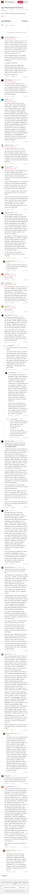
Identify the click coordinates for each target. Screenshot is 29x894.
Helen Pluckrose (4, 10)
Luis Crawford (8, 786)
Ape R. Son (7, 654)
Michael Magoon (8, 567)
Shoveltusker (7, 315)
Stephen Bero (7, 212)
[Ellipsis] (27, 37)
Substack (7, 891)
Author (8, 262)
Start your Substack (11, 887)
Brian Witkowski (8, 80)
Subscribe (20, 2)
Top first (25, 21)
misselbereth (7, 283)
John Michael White (9, 37)
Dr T (5, 510)
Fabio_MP (7, 776)
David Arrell (7, 167)
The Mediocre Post (9, 441)
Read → (3, 16)
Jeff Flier (6, 274)
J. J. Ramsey (9, 345)
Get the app (22, 887)
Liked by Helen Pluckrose (11, 38)
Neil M (6, 99)
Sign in (26, 2)
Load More (4, 875)
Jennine (6, 306)
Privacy (16, 882)
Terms (20, 882)
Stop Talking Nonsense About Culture (12, 7)
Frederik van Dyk (8, 145)
